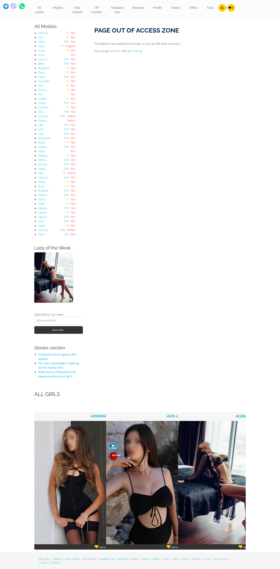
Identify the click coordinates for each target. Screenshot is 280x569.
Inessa (42, 103)
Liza (40, 133)
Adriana (43, 33)
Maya (41, 151)
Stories (43, 562)
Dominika (44, 81)
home (113, 51)
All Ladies (39, 10)
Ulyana (42, 212)
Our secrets (220, 559)
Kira (40, 112)
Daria (41, 77)
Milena (42, 160)
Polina (42, 182)
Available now (117, 10)
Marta (42, 142)
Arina (41, 55)
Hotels (184, 559)
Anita (41, 50)
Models (58, 8)
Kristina (43, 116)
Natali (41, 169)
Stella (41, 204)
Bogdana (44, 68)
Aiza (40, 37)
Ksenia (42, 120)
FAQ (175, 559)
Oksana (43, 177)
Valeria (42, 217)
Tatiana (42, 208)
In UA (206, 559)
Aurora (42, 59)
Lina (40, 129)
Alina (41, 46)
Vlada (41, 225)
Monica (42, 164)
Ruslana (43, 190)
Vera (41, 221)
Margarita (44, 138)
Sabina (42, 195)
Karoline (43, 107)
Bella (41, 63)
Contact (55, 562)
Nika (41, 173)
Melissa (42, 155)
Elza (40, 85)
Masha (42, 147)
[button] (222, 8)
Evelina (42, 98)
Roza (41, 186)
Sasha (42, 199)
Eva (40, 94)
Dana (41, 72)
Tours (210, 8)
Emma (42, 90)
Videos (175, 8)
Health (157, 8)
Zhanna (43, 230)
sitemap (138, 51)
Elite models (77, 10)
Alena (41, 42)
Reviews (138, 8)
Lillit (40, 125)
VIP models (96, 10)
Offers (193, 8)
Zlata (41, 234)
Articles (195, 559)
